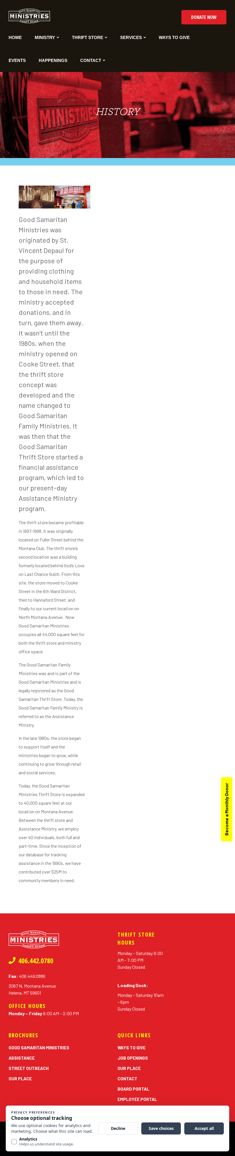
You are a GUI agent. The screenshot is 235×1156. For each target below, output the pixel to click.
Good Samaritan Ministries (39, 1047)
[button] (203, 17)
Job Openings (132, 1058)
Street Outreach (29, 1068)
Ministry (45, 37)
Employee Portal (137, 1099)
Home (15, 37)
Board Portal (133, 1088)
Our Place (20, 1078)
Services (131, 37)
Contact (90, 60)
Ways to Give (174, 37)
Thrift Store (87, 37)
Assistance (22, 1058)
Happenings (53, 60)
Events (17, 60)
